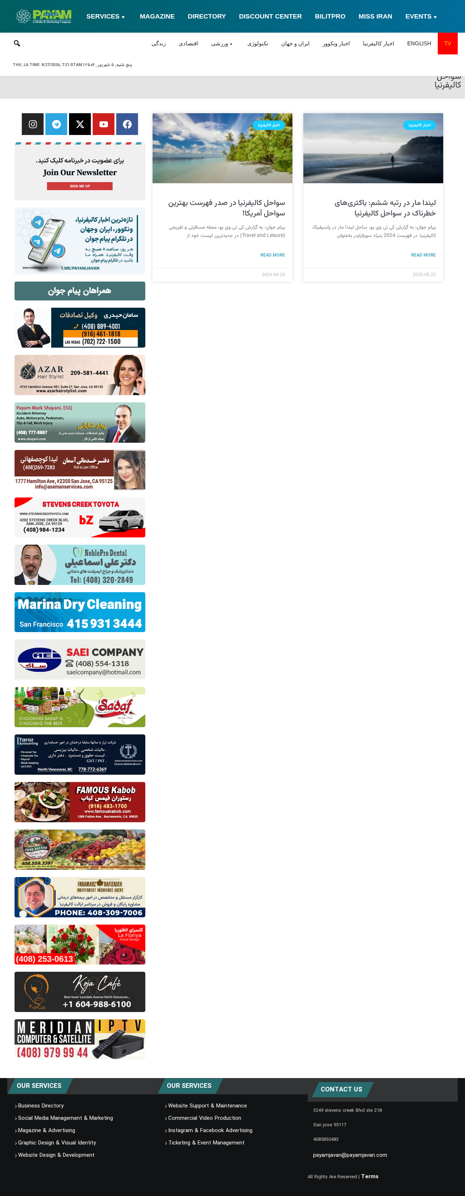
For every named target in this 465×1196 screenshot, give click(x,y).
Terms (370, 1176)
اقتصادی (188, 43)
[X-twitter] (80, 124)
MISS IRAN (375, 16)
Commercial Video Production (204, 1118)
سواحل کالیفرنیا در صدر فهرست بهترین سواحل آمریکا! (226, 208)
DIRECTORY (207, 16)
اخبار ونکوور (336, 43)
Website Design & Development (56, 1155)
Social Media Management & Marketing (65, 1118)
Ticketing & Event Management (206, 1143)
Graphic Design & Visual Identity (57, 1143)
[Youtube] (103, 124)
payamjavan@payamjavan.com (350, 1155)
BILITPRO (330, 16)
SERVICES (103, 16)
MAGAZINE (157, 16)
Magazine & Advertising (46, 1130)
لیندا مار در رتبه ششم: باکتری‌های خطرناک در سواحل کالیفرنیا (385, 208)
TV (447, 43)
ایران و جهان (295, 43)
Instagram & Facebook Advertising (210, 1130)
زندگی (158, 43)
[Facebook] (127, 124)
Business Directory (41, 1106)
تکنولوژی (257, 43)
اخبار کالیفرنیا (378, 43)
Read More (423, 255)
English (419, 43)
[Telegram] (56, 124)
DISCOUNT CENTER (270, 16)
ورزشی (219, 43)
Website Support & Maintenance (207, 1106)
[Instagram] (33, 124)
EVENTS (418, 16)
